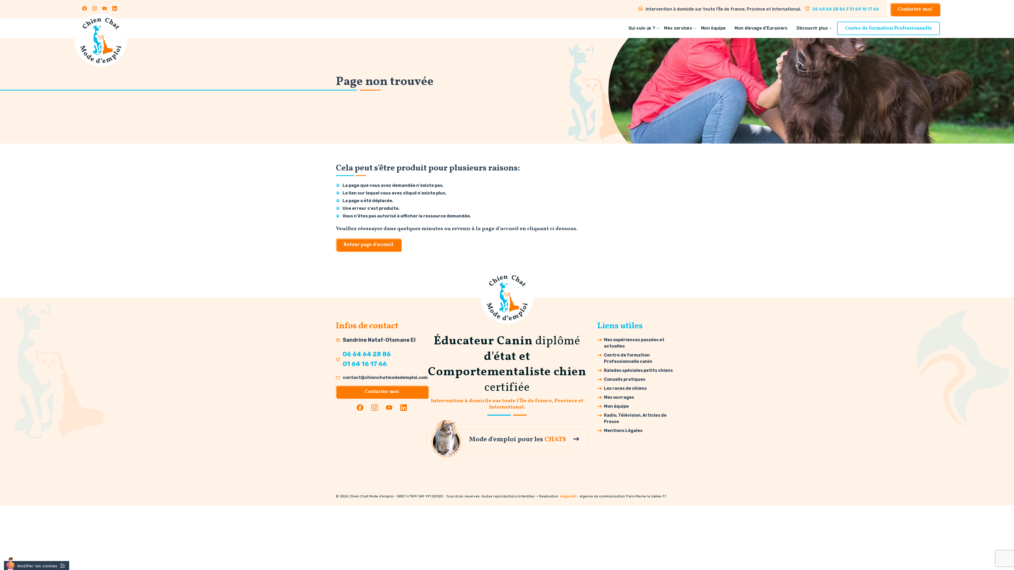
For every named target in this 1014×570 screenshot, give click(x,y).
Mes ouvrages (619, 397)
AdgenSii (568, 496)
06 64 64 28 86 (829, 9)
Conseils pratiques (624, 379)
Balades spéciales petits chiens (638, 370)
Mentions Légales (623, 430)
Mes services (678, 28)
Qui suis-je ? (641, 28)
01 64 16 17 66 (864, 9)
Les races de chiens (625, 388)
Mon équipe (713, 28)
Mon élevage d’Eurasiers (761, 28)
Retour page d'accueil (368, 244)
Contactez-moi (915, 9)
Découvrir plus (812, 28)
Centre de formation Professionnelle (888, 28)
